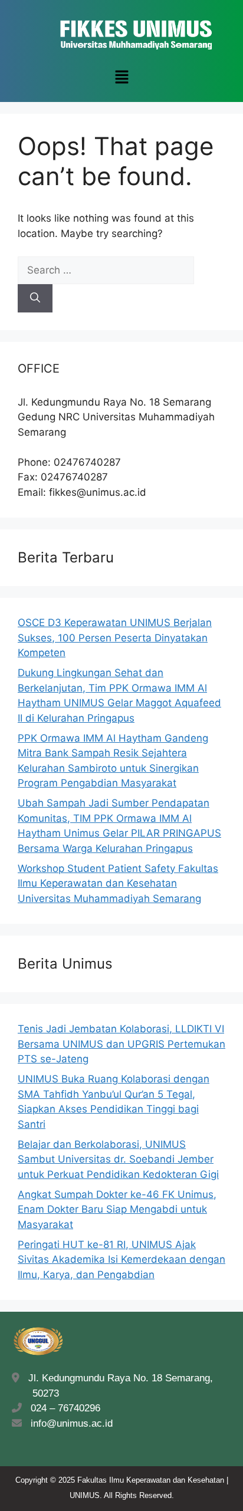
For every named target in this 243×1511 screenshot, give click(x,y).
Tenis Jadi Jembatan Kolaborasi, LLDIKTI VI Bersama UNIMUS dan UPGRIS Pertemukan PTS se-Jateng (121, 1044)
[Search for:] (106, 270)
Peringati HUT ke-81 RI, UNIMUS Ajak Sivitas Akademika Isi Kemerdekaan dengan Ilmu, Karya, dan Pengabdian (121, 1259)
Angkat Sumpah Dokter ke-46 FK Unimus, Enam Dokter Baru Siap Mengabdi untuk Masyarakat (117, 1209)
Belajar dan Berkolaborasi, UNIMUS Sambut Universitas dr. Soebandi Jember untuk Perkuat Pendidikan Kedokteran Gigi (118, 1159)
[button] (121, 77)
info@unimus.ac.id (72, 1423)
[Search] (35, 298)
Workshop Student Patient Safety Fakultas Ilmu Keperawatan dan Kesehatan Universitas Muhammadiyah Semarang (118, 883)
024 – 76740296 (62, 1408)
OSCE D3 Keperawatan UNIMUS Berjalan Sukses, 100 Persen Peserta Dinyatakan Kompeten (115, 638)
